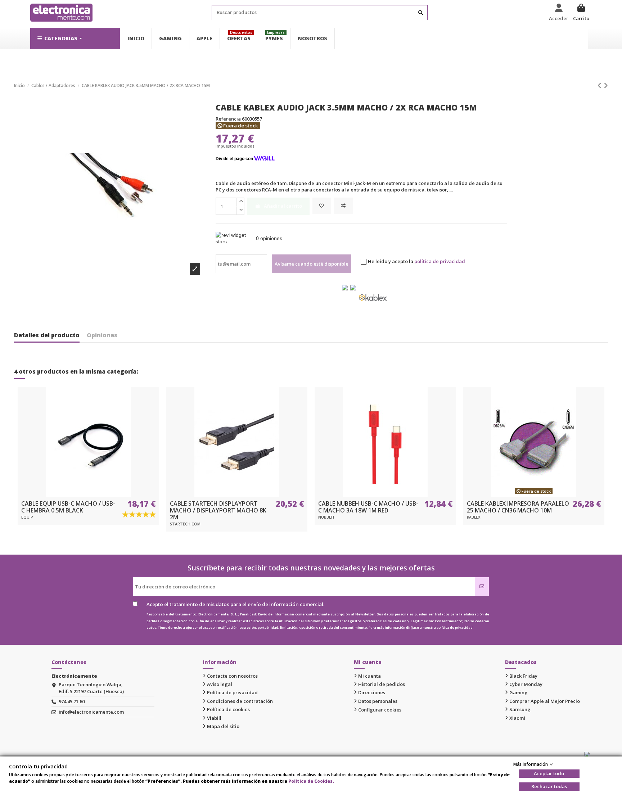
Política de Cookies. (311, 781)
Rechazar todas (549, 786)
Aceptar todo (549, 773)
